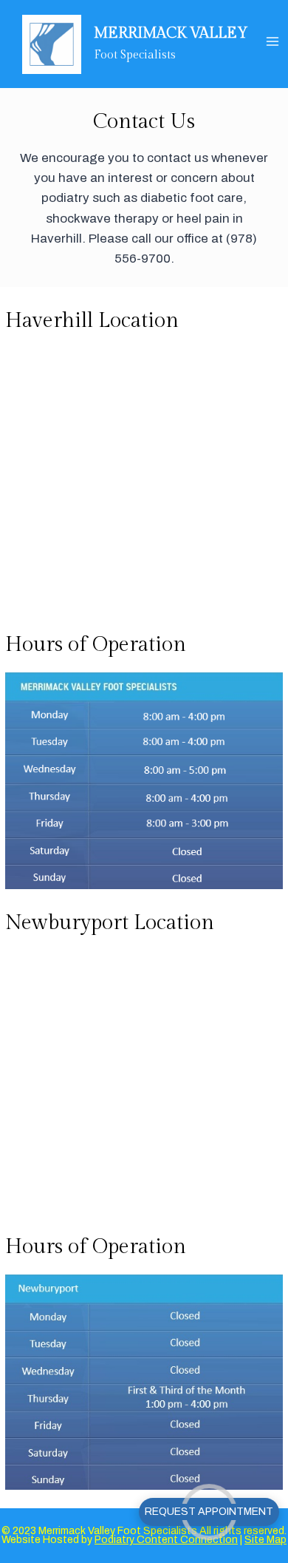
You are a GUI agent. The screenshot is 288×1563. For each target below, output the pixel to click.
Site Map (265, 1539)
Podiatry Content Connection (166, 1539)
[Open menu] (273, 40)
